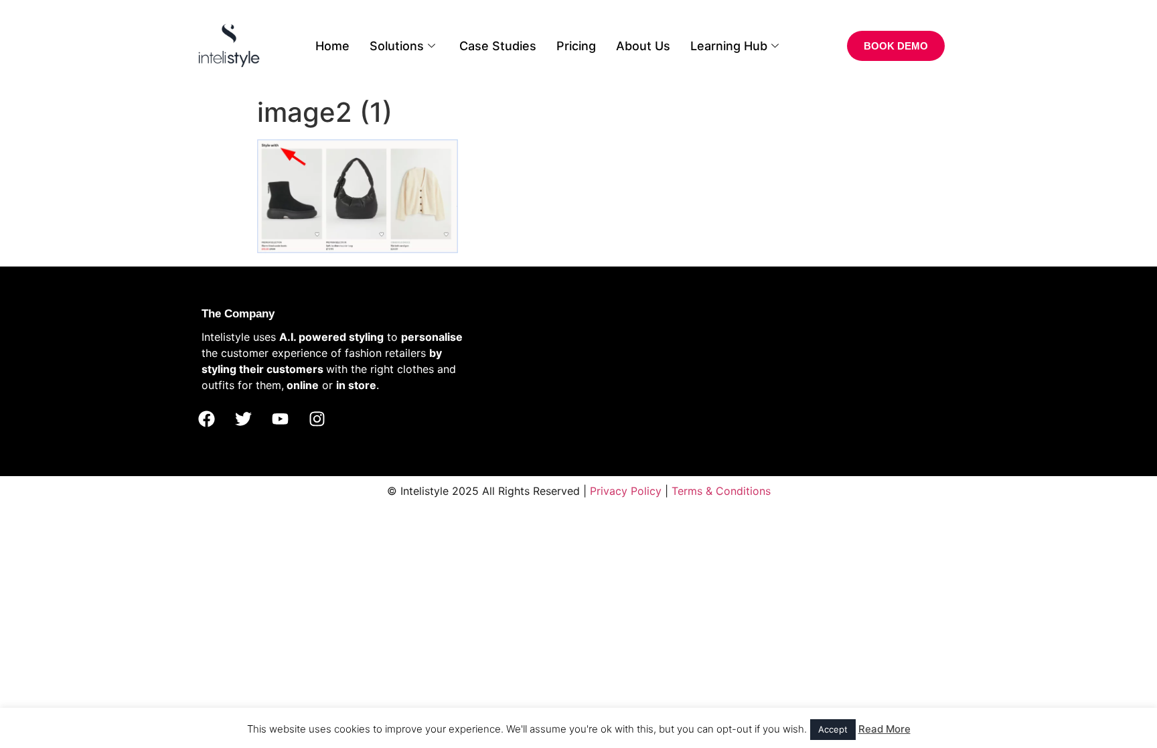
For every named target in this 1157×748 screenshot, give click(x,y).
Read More (884, 729)
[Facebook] (206, 419)
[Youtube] (280, 419)
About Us (643, 46)
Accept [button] (833, 729)
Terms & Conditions (721, 491)
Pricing (576, 46)
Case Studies (497, 46)
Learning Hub (728, 46)
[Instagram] (316, 419)
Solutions (397, 46)
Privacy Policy (626, 491)
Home (332, 46)
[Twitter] (243, 419)
